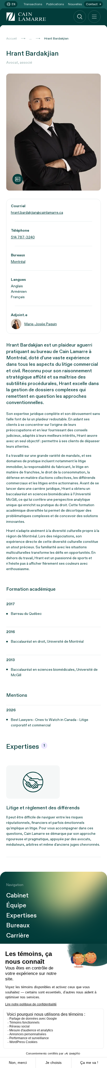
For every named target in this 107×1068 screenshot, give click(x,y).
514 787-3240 (23, 237)
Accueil (11, 38)
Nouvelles (75, 4)
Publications (55, 4)
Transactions (33, 4)
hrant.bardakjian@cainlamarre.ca (37, 212)
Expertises (21, 916)
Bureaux (18, 925)
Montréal (18, 261)
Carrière (17, 936)
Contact (92, 4)
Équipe (16, 905)
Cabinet (17, 896)
